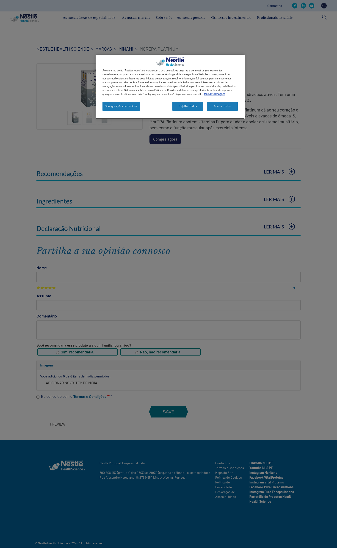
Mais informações (214, 94)
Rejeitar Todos (188, 106)
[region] (170, 87)
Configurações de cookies (121, 106)
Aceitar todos (222, 106)
